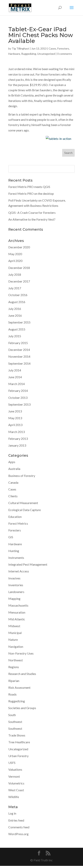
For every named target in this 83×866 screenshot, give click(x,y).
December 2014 (19, 349)
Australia (14, 468)
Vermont (14, 776)
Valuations (15, 769)
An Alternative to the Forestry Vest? (31, 219)
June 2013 (15, 411)
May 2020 (15, 254)
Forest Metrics (18, 523)
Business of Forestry (21, 475)
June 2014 (15, 377)
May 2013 (15, 418)
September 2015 (19, 322)
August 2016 (16, 302)
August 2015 (16, 329)
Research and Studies (22, 674)
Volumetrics (16, 783)
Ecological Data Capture (24, 510)
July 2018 (14, 274)
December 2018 (19, 268)
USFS (11, 762)
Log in (12, 813)
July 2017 (14, 288)
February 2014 (18, 390)
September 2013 (19, 404)
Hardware (14, 53)
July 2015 (14, 336)
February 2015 (18, 343)
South (12, 715)
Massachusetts (18, 605)
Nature (13, 639)
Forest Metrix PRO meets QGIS (29, 187)
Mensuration (16, 612)
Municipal (15, 633)
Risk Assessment (19, 687)
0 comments (64, 53)
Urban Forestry (18, 756)
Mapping (14, 598)
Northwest (15, 660)
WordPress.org (18, 834)
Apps (11, 462)
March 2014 (16, 384)
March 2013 (16, 432)
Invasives (14, 578)
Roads (12, 694)
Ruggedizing (28, 53)
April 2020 (15, 261)
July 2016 (14, 308)
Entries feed (16, 820)
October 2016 (17, 295)
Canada (13, 482)
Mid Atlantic (16, 619)
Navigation (15, 646)
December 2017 (19, 281)
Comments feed (18, 827)
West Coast (16, 790)
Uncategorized (46, 53)
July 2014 (14, 370)
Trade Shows (16, 735)
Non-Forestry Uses (21, 653)
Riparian (13, 681)
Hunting (13, 551)
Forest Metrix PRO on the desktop (31, 193)
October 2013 (17, 397)
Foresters (63, 48)
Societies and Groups (22, 708)
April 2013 (15, 425)
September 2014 (19, 363)
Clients (13, 496)
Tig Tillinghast (20, 48)
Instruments (16, 557)
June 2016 (15, 315)
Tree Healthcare (19, 742)
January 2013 (17, 445)
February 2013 (18, 438)
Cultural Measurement (23, 503)
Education (15, 516)
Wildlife (13, 797)
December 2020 (19, 247)
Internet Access (18, 571)
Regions (13, 667)
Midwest (14, 626)
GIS (10, 537)
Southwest (15, 721)
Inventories (15, 585)
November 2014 (19, 356)
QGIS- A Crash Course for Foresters (32, 212)
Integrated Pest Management (27, 564)
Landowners (16, 592)
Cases (52, 48)
